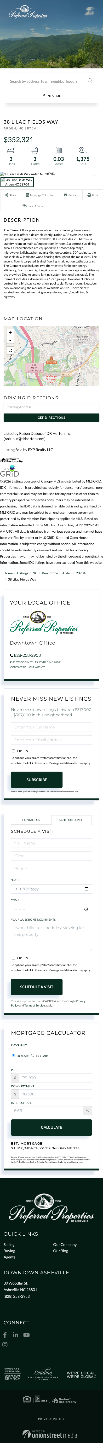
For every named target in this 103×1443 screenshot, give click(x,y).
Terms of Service (34, 1005)
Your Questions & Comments (33, 919)
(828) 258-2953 (17, 1296)
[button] (90, 81)
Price (15, 1070)
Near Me (54, 96)
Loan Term (19, 1045)
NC (35, 573)
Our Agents (37, 667)
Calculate (51, 1127)
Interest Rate (21, 1103)
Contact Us (18, 667)
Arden (67, 573)
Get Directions (51, 417)
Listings (22, 573)
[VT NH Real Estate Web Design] (50, 1434)
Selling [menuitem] (9, 1244)
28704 (81, 573)
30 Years (22, 1056)
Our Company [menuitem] (65, 1244)
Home (8, 573)
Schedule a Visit (71, 820)
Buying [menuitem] (9, 1250)
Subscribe (37, 779)
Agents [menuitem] (9, 1257)
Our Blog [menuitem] (60, 1250)
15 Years (41, 1056)
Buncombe (50, 573)
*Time (15, 900)
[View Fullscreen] (10, 350)
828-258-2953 (27, 655)
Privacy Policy (51, 1419)
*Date (15, 880)
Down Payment (22, 1086)
